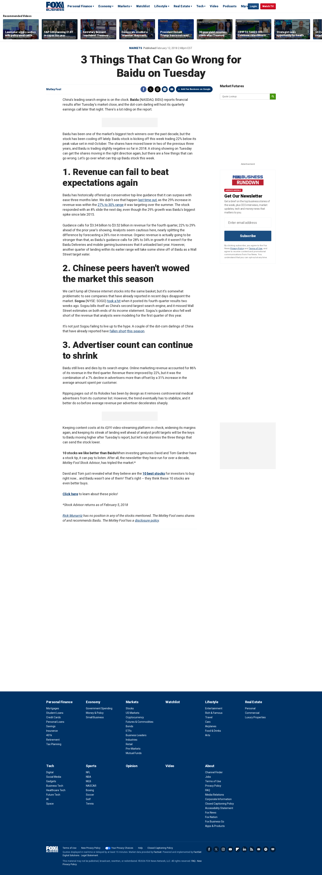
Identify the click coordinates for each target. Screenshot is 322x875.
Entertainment (213, 708)
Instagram (223, 849)
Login (253, 6)
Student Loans (54, 712)
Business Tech (54, 785)
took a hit (114, 301)
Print (165, 89)
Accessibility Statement (219, 808)
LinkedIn (244, 849)
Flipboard (237, 849)
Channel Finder (214, 772)
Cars (208, 721)
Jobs (208, 776)
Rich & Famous (213, 712)
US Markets (132, 712)
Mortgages (52, 708)
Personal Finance (79, 6)
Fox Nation (211, 817)
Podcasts (229, 6)
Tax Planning (53, 744)
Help (140, 848)
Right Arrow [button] (315, 29)
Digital (49, 772)
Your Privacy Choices (122, 848)
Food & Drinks (213, 730)
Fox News (210, 812)
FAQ (207, 790)
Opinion (132, 766)
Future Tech (53, 794)
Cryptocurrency (135, 717)
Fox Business (55, 6)
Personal (250, 708)
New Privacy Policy (90, 848)
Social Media (53, 776)
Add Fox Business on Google (195, 89)
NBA (88, 776)
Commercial (252, 712)
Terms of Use (255, 248)
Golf (88, 799)
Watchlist (143, 6)
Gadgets (51, 781)
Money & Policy (95, 712)
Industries (131, 739)
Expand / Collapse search (244, 6)
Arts (207, 735)
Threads (158, 89)
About (209, 766)
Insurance (52, 730)
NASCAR (91, 785)
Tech (199, 6)
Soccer (90, 794)
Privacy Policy (237, 248)
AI (47, 799)
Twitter (151, 89)
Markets (124, 6)
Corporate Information (218, 799)
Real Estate (182, 6)
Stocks (130, 708)
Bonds (129, 726)
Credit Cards (53, 717)
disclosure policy (147, 520)
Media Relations (214, 794)
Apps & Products (215, 825)
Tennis (90, 803)
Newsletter (259, 849)
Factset (158, 852)
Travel (208, 717)
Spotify (266, 849)
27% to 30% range (111, 205)
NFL (88, 772)
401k (49, 735)
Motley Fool (53, 89)
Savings (51, 726)
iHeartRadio (273, 849)
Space (50, 803)
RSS (252, 849)
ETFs (129, 730)
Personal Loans (55, 721)
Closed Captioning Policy (219, 803)
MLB (88, 781)
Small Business (95, 717)
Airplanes (210, 726)
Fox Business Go (214, 821)
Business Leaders (136, 735)
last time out (147, 200)
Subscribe (248, 236)
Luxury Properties (255, 717)
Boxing (90, 790)
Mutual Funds (134, 753)
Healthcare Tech (55, 790)
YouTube (230, 849)
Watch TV (268, 6)
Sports (91, 766)
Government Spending (99, 708)
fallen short (118, 331)
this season (135, 331)
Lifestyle (160, 6)
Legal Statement (89, 855)
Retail (129, 744)
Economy (104, 6)
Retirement (53, 739)
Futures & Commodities (139, 721)
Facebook (143, 89)
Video (214, 6)
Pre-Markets (133, 748)
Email (172, 89)
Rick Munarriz (73, 516)
